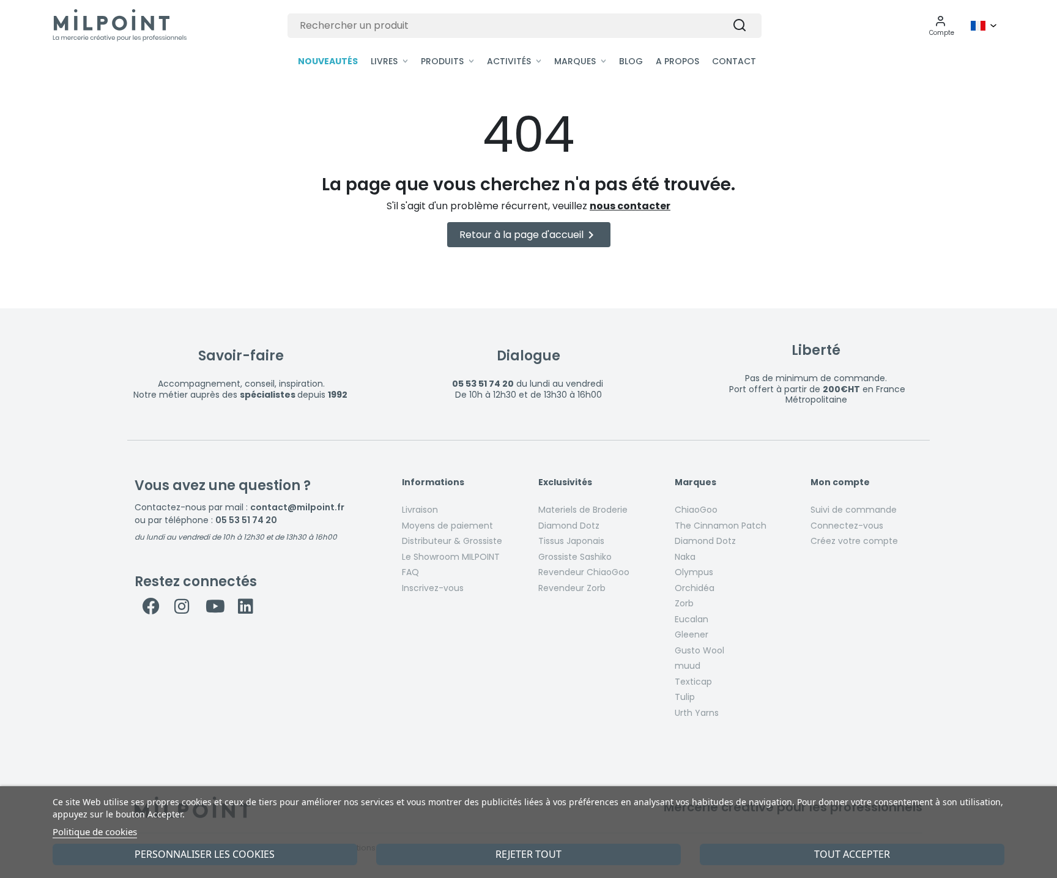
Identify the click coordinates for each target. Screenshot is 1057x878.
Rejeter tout (528, 854)
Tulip (685, 697)
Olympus (694, 572)
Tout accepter (852, 854)
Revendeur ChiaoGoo (583, 572)
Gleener (691, 634)
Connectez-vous (846, 525)
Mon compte (840, 482)
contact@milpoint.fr (297, 507)
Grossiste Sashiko (575, 557)
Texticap (693, 681)
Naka (685, 557)
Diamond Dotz (568, 525)
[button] (941, 25)
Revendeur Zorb (572, 588)
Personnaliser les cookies (205, 854)
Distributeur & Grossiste (452, 541)
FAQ (410, 572)
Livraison (420, 510)
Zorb (684, 603)
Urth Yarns (697, 713)
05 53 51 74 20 (246, 520)
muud (687, 666)
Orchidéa (694, 588)
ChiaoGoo (696, 510)
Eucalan (691, 619)
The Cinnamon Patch (720, 525)
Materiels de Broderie (583, 510)
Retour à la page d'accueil (528, 235)
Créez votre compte (854, 541)
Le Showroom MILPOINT (451, 557)
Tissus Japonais (571, 541)
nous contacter (630, 206)
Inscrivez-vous (433, 588)
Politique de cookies (95, 831)
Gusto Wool (699, 650)
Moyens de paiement (447, 525)
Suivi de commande (853, 510)
